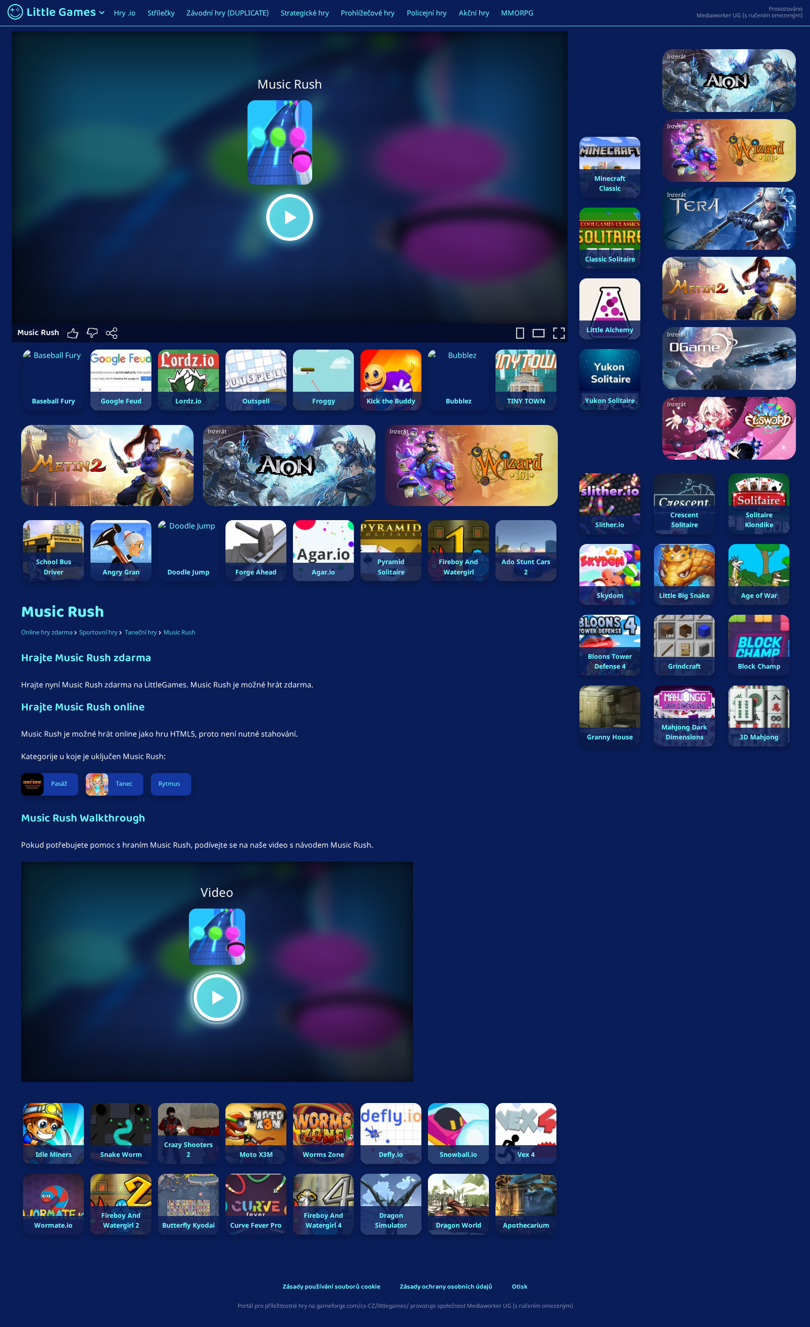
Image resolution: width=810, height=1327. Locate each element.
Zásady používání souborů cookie (331, 1287)
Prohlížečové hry (368, 12)
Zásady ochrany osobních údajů (446, 1287)
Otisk (519, 1287)
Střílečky (161, 12)
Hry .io (124, 12)
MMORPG (517, 12)
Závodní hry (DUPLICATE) (228, 12)
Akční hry (474, 12)
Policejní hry (427, 12)
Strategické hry (305, 12)
